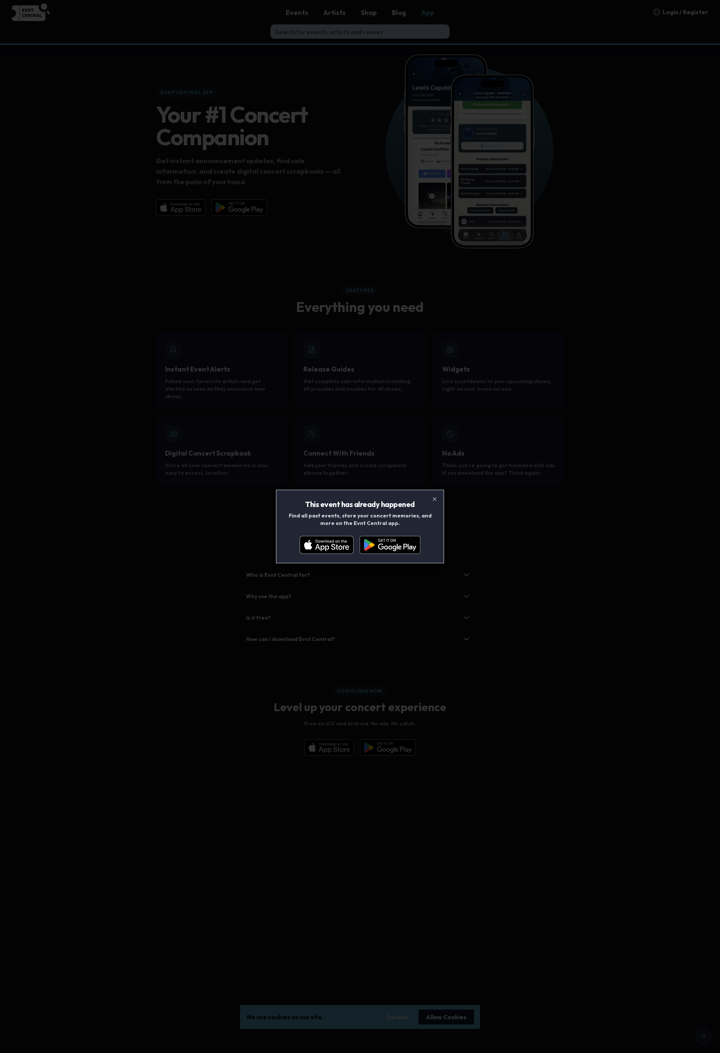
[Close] (435, 499)
